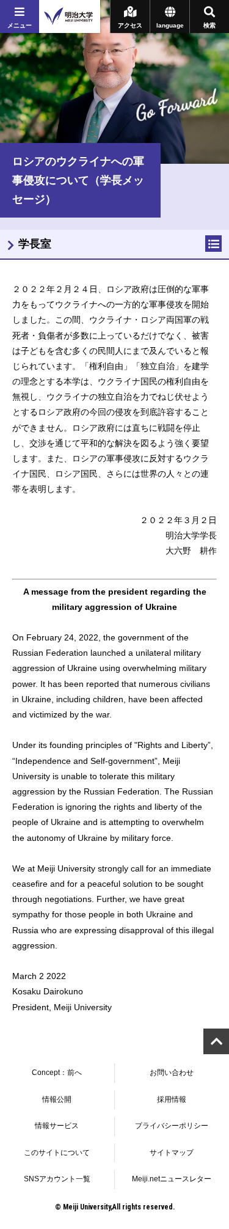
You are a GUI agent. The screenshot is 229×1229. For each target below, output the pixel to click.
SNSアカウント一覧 (57, 1179)
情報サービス (57, 1125)
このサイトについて (57, 1152)
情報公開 (56, 1099)
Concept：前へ (57, 1072)
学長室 (34, 244)
